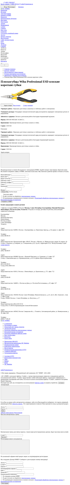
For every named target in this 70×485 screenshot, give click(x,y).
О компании (8, 323)
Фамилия (4, 472)
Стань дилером (28, 105)
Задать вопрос (8, 105)
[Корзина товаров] (10, 65)
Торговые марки (6, 13)
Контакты (4, 61)
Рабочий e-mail (6, 180)
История (3, 12)
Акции (3, 23)
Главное (3, 28)
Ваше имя (4, 176)
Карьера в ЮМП (6, 15)
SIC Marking (8, 364)
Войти (3, 411)
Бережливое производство (12, 357)
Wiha (5, 359)
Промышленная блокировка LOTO (15, 349)
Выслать (3, 437)
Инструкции (5, 38)
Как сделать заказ (9, 335)
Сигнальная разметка (11, 353)
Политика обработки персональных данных (18, 330)
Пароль (3, 409)
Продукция (4, 22)
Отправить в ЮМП (6, 201)
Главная (3, 46)
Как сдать (4, 30)
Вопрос (3, 190)
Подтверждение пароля (8, 468)
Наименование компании (9, 474)
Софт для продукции (7, 40)
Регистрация (18, 412)
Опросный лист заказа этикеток (14, 327)
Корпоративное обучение (8, 18)
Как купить (16, 105)
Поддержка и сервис (10, 325)
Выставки (4, 20)
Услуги (3, 35)
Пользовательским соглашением (11, 200)
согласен (61, 383)
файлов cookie (39, 383)
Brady (6, 362)
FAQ (2, 41)
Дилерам (3, 45)
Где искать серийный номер (9, 33)
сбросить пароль (17, 404)
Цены (2, 43)
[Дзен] (2, 368)
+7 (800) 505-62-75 (11, 4)
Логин (3, 407)
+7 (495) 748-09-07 (9, 2)
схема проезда (5, 245)
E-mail (3, 435)
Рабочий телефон (7, 182)
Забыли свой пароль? (7, 412)
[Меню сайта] (6, 65)
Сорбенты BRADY (10, 351)
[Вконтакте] (4, 368)
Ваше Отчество (6, 178)
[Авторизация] (2, 65)
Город (3, 184)
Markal (6, 361)
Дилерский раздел (10, 328)
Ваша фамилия (6, 174)
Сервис (3, 27)
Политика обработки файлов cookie (15, 333)
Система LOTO (9, 356)
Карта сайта (8, 338)
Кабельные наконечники (12, 346)
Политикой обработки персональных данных (49, 198)
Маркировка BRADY (11, 341)
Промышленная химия (11, 345)
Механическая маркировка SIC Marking (16, 343)
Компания (4, 10)
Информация (5, 25)
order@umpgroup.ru (27, 4)
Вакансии (4, 17)
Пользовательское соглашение (13, 332)
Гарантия (3, 31)
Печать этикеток (6, 36)
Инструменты (8, 348)
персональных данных (28, 196)
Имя (2, 470)
